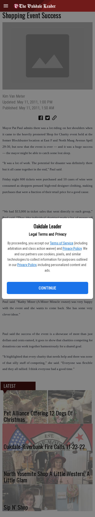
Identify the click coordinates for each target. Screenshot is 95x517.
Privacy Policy (72, 248)
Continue (47, 288)
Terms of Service (61, 243)
